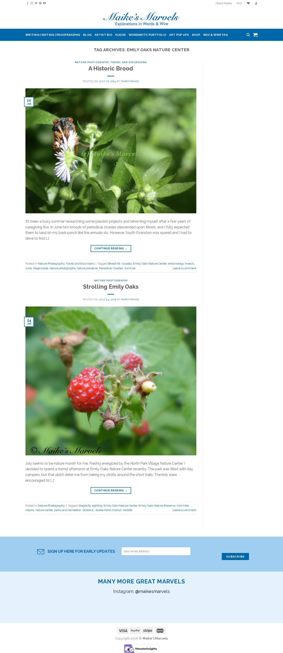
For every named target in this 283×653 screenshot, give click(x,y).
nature (29, 510)
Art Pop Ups (179, 34)
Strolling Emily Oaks (110, 286)
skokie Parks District (108, 510)
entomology (176, 263)
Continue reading (111, 248)
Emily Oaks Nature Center (150, 263)
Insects (189, 263)
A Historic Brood (110, 68)
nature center (44, 510)
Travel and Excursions (128, 62)
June (28, 268)
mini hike (183, 505)
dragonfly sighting (90, 505)
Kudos (120, 34)
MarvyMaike (130, 81)
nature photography (63, 268)
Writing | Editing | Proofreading (52, 34)
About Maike (223, 3)
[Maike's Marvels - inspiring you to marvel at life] (141, 17)
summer (130, 268)
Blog (87, 34)
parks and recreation (67, 510)
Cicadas (127, 263)
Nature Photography (92, 62)
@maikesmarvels (152, 591)
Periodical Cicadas (111, 268)
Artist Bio (103, 34)
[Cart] (255, 35)
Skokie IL (88, 510)
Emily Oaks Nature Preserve (157, 505)
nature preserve (87, 268)
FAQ (239, 3)
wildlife (127, 510)
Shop (196, 34)
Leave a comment (184, 268)
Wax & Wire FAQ (215, 34)
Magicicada (40, 268)
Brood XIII (114, 263)
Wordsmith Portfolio (147, 34)
